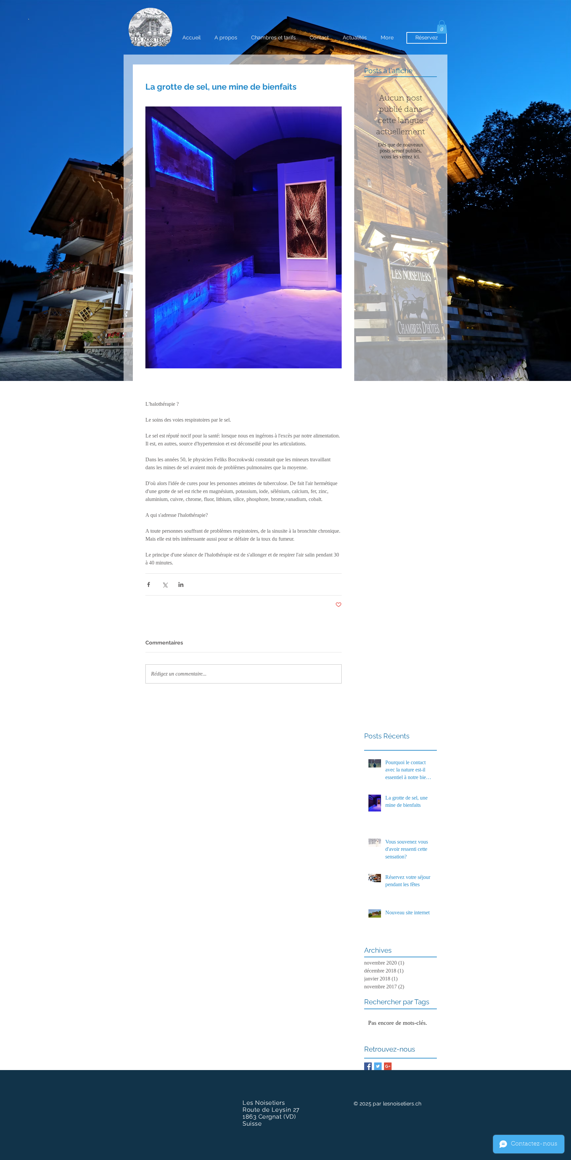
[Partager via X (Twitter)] (165, 584)
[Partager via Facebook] (148, 584)
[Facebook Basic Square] (368, 1066)
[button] (441, 27)
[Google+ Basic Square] (388, 1066)
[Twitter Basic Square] (378, 1066)
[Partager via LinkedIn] (181, 584)
